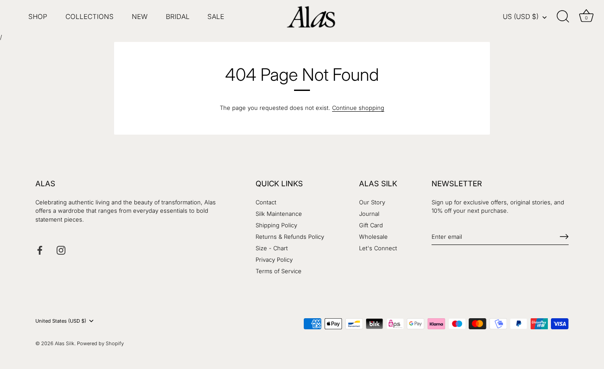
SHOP (37, 16)
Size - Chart (272, 248)
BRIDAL (178, 16)
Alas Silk (64, 343)
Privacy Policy (274, 259)
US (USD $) (521, 16)
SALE (215, 16)
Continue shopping (358, 107)
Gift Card (371, 225)
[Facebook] (39, 249)
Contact (266, 202)
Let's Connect (378, 248)
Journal (369, 213)
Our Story (372, 202)
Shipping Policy (276, 225)
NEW (140, 16)
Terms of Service (279, 271)
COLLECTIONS (89, 16)
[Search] (563, 16)
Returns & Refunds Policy (290, 236)
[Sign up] (564, 236)
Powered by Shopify (100, 343)
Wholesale (373, 236)
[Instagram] (61, 249)
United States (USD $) (60, 321)
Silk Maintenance (279, 213)
